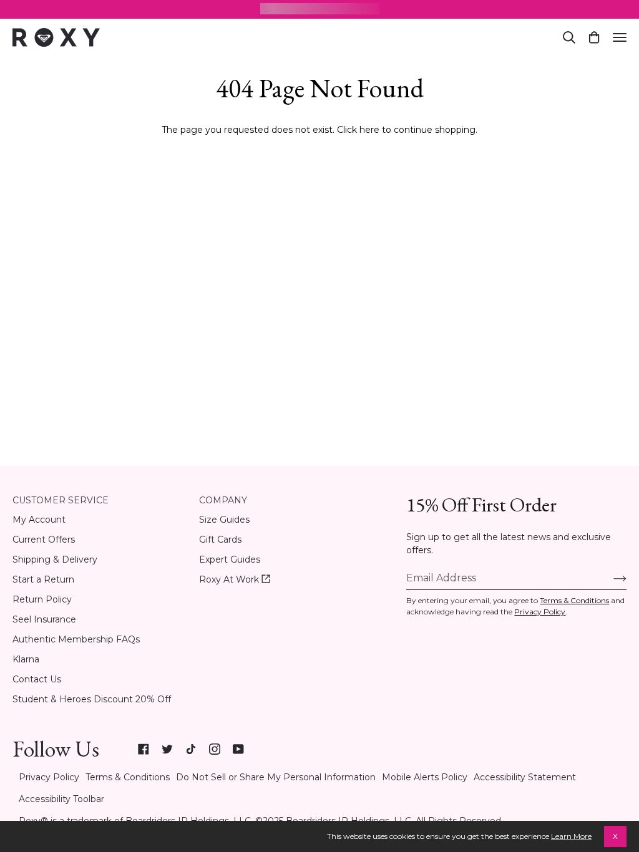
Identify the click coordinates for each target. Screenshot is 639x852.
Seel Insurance (44, 619)
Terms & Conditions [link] (127, 777)
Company (223, 500)
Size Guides (224, 519)
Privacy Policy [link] (49, 777)
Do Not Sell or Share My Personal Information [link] (276, 777)
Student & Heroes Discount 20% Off (91, 699)
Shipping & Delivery (54, 559)
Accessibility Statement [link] (525, 777)
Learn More (571, 836)
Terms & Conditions (574, 600)
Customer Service (60, 500)
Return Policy (42, 599)
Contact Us (36, 679)
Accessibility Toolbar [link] (61, 799)
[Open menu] (620, 37)
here (369, 129)
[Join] (610, 578)
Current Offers (43, 539)
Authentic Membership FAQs (76, 639)
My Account (39, 519)
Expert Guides (229, 559)
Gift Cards (220, 539)
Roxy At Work (234, 579)
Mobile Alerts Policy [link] (424, 777)
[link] (143, 749)
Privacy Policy (539, 611)
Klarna (25, 659)
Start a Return (43, 579)
